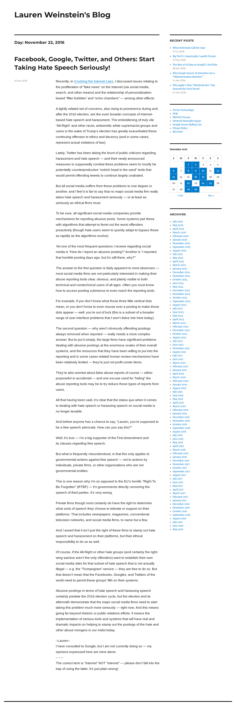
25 (210, 183)
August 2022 (179, 337)
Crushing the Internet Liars (93, 81)
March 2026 (179, 232)
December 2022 (181, 330)
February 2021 (180, 366)
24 (203, 183)
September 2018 (181, 428)
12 (218, 170)
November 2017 (181, 464)
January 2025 (180, 268)
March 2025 (179, 265)
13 (173, 177)
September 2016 (181, 514)
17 (203, 177)
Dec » (211, 195)
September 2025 (182, 247)
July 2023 (178, 308)
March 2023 (179, 323)
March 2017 (179, 493)
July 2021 (177, 355)
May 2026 (178, 225)
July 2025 (178, 254)
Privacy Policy (180, 128)
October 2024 (180, 279)
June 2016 (178, 525)
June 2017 (178, 482)
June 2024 (178, 283)
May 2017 (178, 486)
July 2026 (178, 221)
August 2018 (179, 431)
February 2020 (180, 381)
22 (188, 183)
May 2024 (178, 286)
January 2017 (180, 500)
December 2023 (181, 290)
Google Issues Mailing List (187, 124)
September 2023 (181, 301)
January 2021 (180, 370)
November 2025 (181, 243)
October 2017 (180, 467)
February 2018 (180, 453)
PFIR (175, 113)
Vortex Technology (183, 110)
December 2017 (181, 460)
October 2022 (180, 333)
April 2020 (178, 373)
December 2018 (181, 417)
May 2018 (178, 442)
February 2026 (181, 236)
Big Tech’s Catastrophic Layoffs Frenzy (194, 56)
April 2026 (178, 228)
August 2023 (179, 304)
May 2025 (178, 257)
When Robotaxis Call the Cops (189, 47)
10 (203, 170)
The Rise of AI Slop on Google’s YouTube (195, 64)
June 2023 (178, 312)
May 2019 (178, 399)
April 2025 (178, 261)
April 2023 (178, 319)
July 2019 (178, 391)
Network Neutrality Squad (187, 120)
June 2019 (178, 395)
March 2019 (179, 406)
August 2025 (179, 250)
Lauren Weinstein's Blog (62, 14)
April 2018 (178, 446)
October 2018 (180, 424)
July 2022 (178, 341)
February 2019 (180, 409)
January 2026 (180, 239)
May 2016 (178, 529)
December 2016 (181, 504)
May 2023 (178, 315)
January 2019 (180, 413)
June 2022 (178, 344)
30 (195, 189)
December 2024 (181, 272)
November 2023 (181, 294)
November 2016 (181, 507)
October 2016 (180, 511)
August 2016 (179, 518)
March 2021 (179, 362)
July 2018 (177, 435)
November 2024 (181, 276)
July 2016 (178, 522)
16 (195, 177)
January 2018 (180, 457)
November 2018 (181, 420)
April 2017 (178, 489)
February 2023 (180, 326)
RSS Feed (178, 131)
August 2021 (179, 352)
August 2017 (179, 475)
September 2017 (181, 471)
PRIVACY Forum (181, 117)
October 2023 (180, 297)
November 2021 (181, 348)
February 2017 (180, 496)
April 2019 (178, 402)
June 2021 (178, 359)
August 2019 (179, 388)
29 (188, 189)
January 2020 (180, 384)
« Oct (180, 195)
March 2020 (179, 377)
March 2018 (179, 449)
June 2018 (178, 438)
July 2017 (177, 478)
